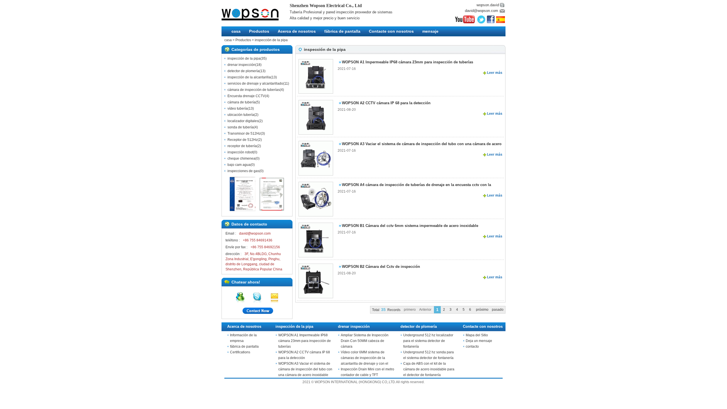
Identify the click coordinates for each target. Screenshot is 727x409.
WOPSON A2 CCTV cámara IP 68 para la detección (386, 103)
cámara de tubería (241, 102)
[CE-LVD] (272, 210)
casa (236, 31)
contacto (472, 347)
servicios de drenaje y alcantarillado (255, 83)
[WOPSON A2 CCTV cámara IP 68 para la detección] (314, 116)
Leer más (494, 73)
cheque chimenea (241, 158)
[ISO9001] (242, 210)
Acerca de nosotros (297, 31)
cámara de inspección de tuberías (253, 90)
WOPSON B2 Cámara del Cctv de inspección (381, 266)
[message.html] (257, 311)
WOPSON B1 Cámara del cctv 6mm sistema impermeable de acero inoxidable (410, 226)
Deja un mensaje (479, 341)
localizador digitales (242, 121)
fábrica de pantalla (342, 31)
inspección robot (240, 152)
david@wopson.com (481, 11)
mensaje (430, 31)
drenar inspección (241, 65)
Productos (259, 31)
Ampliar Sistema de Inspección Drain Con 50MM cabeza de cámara (364, 341)
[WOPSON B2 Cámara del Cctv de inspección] (314, 279)
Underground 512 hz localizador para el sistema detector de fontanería (428, 341)
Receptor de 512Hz (242, 140)
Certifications (240, 352)
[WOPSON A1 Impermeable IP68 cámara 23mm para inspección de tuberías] (314, 75)
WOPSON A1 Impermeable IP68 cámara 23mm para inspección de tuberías (407, 62)
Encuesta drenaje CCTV (246, 96)
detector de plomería (243, 71)
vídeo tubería (237, 108)
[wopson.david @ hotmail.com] (240, 296)
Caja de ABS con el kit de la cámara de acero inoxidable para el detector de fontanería (428, 369)
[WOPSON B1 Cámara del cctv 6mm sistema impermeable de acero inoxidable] (314, 238)
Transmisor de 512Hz (244, 133)
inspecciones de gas (243, 171)
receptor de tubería (242, 146)
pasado (498, 310)
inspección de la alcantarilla (249, 77)
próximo (482, 310)
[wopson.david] (257, 296)
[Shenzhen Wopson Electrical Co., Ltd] (256, 14)
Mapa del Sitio (477, 335)
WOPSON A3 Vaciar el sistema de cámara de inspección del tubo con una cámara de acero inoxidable (305, 369)
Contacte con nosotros (391, 31)
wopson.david (488, 5)
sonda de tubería (240, 127)
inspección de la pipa (271, 40)
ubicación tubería (240, 115)
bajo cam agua (238, 165)
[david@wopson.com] (274, 296)
